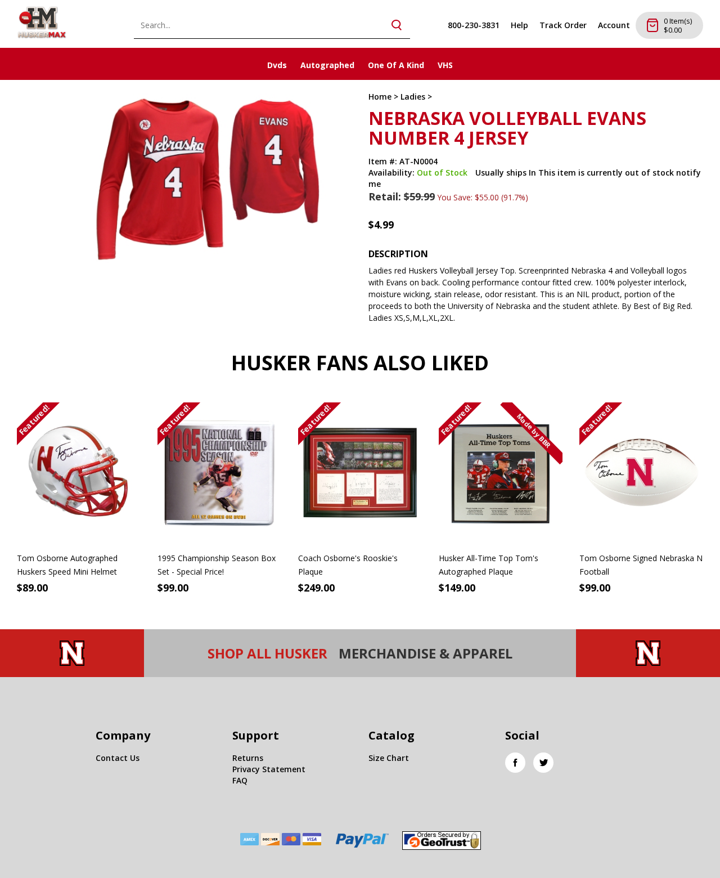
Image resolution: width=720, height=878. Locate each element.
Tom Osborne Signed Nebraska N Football (641, 565)
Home (380, 96)
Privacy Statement (268, 769)
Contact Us (118, 757)
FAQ (240, 780)
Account (614, 25)
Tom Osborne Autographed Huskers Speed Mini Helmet (67, 565)
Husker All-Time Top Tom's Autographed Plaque (488, 565)
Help (519, 25)
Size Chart (388, 757)
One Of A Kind (396, 65)
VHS (445, 65)
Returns (247, 757)
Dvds (277, 65)
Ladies (412, 96)
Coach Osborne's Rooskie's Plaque (348, 565)
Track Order (563, 25)
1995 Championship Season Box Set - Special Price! (217, 565)
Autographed (327, 65)
